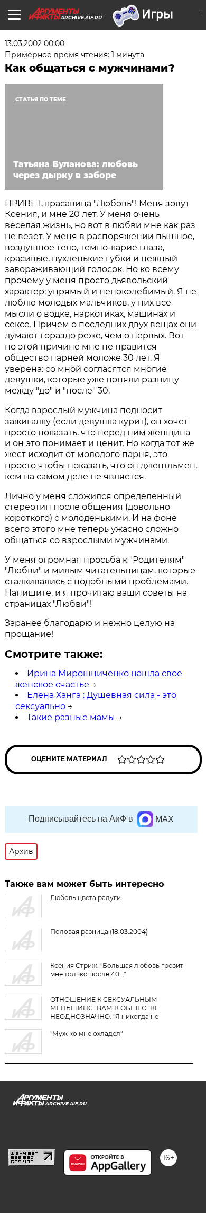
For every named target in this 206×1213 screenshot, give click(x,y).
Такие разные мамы (71, 717)
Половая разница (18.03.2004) (99, 932)
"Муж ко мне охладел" (86, 1033)
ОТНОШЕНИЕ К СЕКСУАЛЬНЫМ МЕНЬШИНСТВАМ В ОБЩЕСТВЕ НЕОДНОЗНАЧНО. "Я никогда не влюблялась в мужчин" (82, 1012)
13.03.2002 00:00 (34, 43)
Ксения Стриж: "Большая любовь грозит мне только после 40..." (116, 970)
